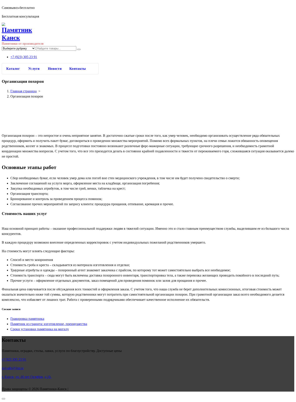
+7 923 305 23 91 (14, 359)
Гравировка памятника (27, 319)
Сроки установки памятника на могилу (39, 329)
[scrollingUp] (3, 398)
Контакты (77, 68)
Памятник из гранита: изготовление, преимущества (48, 324)
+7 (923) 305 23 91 (23, 57)
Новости (55, 68)
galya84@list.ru (12, 368)
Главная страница (23, 91)
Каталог (13, 68)
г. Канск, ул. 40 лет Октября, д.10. (26, 377)
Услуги (33, 68)
